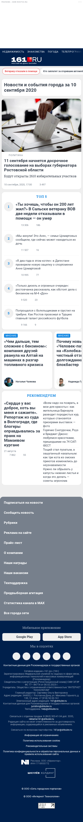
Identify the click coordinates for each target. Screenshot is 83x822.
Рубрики (10, 523)
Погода (53, 51)
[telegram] (16, 656)
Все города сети (16, 613)
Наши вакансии (16, 573)
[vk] (26, 656)
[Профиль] (78, 60)
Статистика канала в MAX (24, 603)
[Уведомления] (69, 60)
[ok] (36, 656)
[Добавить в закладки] (76, 184)
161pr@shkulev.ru (62, 730)
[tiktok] (66, 656)
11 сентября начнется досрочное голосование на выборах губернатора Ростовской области (40, 165)
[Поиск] (59, 60)
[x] (56, 656)
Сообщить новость (19, 513)
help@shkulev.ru (50, 709)
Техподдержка (15, 583)
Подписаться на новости (23, 502)
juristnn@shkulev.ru (41, 706)
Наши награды (15, 563)
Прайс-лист (13, 543)
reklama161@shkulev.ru (41, 719)
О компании (13, 553)
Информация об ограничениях (41, 735)
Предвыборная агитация (23, 593)
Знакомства (36, 51)
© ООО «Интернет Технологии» (41, 796)
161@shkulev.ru (58, 701)
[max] (46, 656)
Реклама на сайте (17, 533)
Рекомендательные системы (41, 746)
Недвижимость (13, 51)
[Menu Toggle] (4, 60)
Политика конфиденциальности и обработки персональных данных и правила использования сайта (41, 753)
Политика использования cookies (41, 740)
